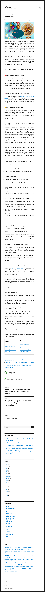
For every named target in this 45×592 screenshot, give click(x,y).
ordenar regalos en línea (12, 564)
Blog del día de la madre (11, 516)
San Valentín (26, 569)
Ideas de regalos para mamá (19, 559)
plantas (17, 566)
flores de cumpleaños (29, 555)
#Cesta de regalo (13, 547)
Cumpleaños (30, 551)
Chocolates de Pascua (22, 551)
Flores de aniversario (20, 555)
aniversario (7, 547)
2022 (7, 486)
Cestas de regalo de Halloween (10, 549)
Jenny (7, 378)
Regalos (10, 569)
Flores (7, 528)
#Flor (26, 553)
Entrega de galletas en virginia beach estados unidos (25, 346)
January (7, 478)
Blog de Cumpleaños (10, 508)
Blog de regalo (9, 513)
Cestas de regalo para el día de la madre (23, 549)
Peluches (8, 531)
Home (6, 578)
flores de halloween (8, 557)
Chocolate (8, 523)
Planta (7, 533)
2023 (7, 484)
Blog (6, 581)
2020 (7, 489)
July (7, 468)
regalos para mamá (17, 569)
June (7, 470)
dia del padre (14, 553)
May (7, 471)
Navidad (10, 561)
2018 (7, 493)
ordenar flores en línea (16, 561)
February (8, 476)
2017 (7, 495)
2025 (7, 480)
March (7, 475)
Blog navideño (9, 519)
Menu (38, 7)
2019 (7, 491)
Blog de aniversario (10, 506)
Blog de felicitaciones (11, 510)
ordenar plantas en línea (25, 561)
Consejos (8, 524)
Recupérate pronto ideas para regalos (26, 566)
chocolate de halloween (13, 551)
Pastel (7, 529)
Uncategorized (9, 534)
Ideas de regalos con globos (12, 511)
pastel (20, 564)
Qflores (8, 7)
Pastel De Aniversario (26, 564)
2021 (7, 487)
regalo (6, 569)
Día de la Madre (8, 553)
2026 (7, 464)
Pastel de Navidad (12, 566)
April (7, 473)
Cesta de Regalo (9, 521)
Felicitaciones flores (21, 553)
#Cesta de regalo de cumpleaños (25, 547)
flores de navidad (15, 557)
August (7, 466)
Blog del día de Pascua (20, 378)
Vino (7, 536)
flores (13, 555)
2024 (7, 482)
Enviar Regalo (9, 526)
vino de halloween (13, 571)
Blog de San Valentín (10, 515)
